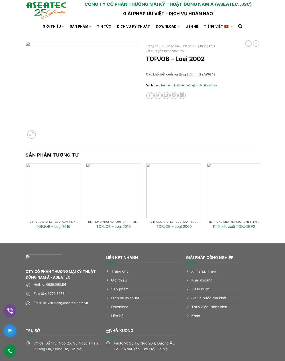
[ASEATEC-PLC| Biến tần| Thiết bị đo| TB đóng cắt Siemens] (48, 10)
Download (166, 26)
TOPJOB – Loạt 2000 (174, 226)
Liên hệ (191, 26)
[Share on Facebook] (150, 95)
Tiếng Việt (213, 26)
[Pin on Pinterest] (174, 95)
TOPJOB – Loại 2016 (53, 226)
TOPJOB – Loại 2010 (113, 226)
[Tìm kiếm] (240, 26)
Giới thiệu (52, 26)
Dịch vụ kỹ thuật (133, 26)
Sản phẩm (79, 26)
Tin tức (104, 26)
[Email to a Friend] (166, 95)
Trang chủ (153, 46)
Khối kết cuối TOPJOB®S (234, 226)
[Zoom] (31, 134)
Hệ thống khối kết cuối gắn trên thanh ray (189, 85)
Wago (187, 46)
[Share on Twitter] (158, 95)
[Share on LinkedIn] (182, 95)
